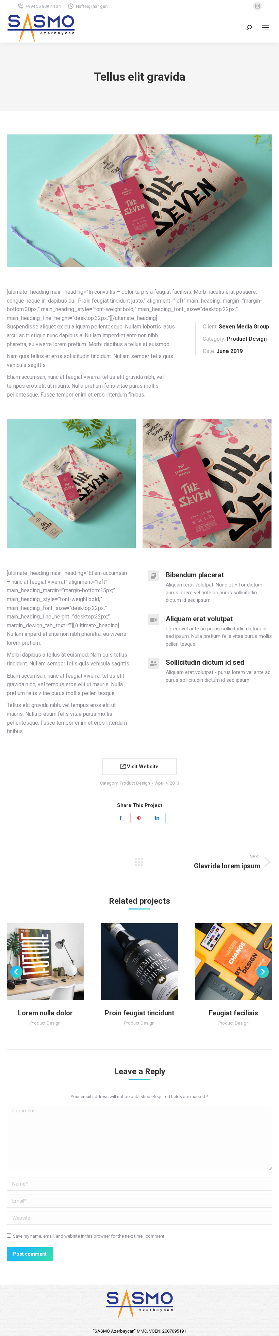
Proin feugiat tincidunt (139, 1013)
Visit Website (142, 766)
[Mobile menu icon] (265, 27)
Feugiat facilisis (233, 1013)
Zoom (36, 961)
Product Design (135, 783)
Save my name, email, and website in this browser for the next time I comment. (89, 1236)
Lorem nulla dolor (45, 1013)
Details (54, 961)
